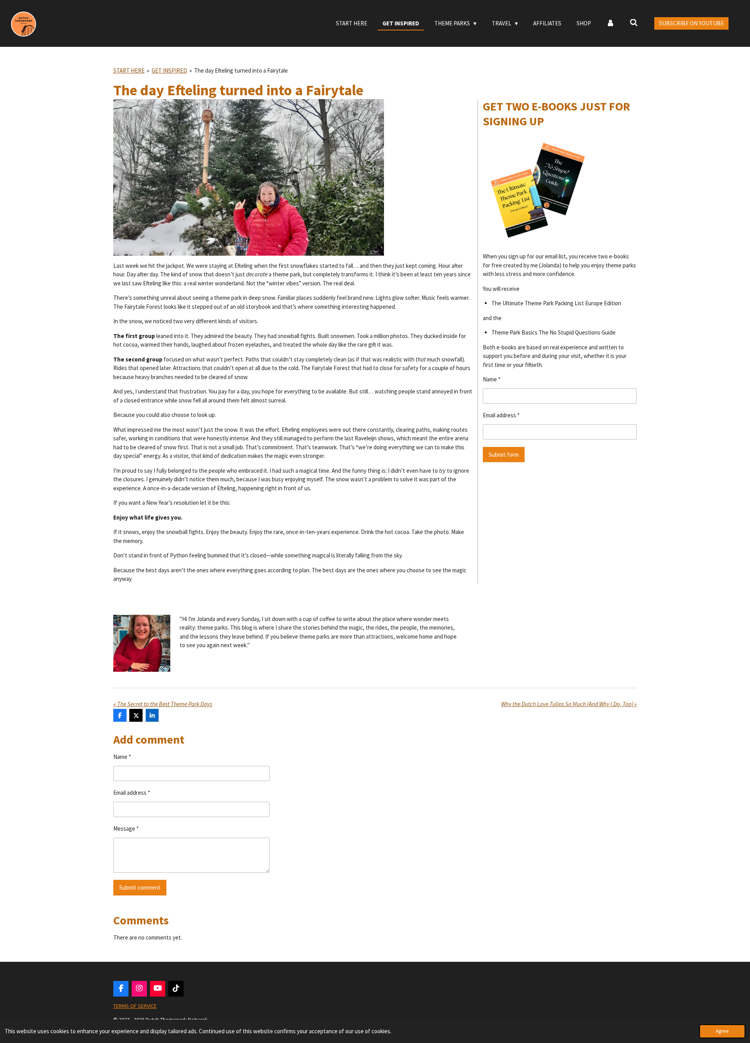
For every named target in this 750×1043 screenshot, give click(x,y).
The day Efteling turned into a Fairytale (241, 70)
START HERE (129, 70)
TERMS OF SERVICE (135, 1005)
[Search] (634, 22)
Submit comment (140, 887)
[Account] (610, 23)
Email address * (501, 415)
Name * (491, 379)
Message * (126, 828)
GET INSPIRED (169, 70)
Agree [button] (722, 1031)
